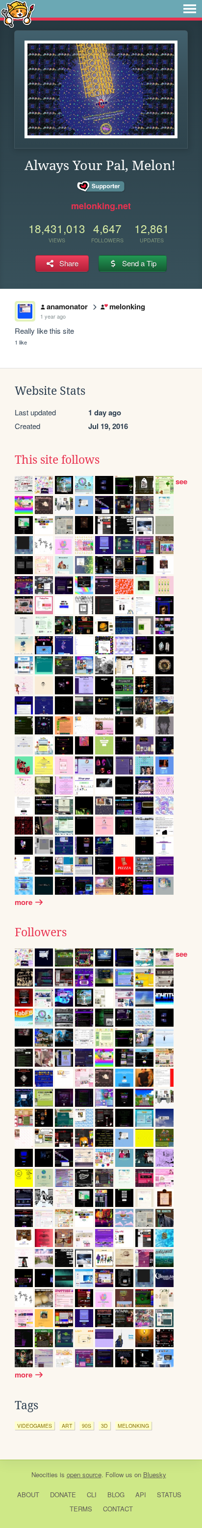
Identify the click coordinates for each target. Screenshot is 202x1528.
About (28, 1494)
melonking (127, 306)
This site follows (57, 459)
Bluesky (154, 1474)
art (67, 1425)
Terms (81, 1508)
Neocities (44, 1474)
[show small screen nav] (189, 9)
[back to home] (18, 13)
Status (169, 1494)
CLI (92, 1494)
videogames (34, 1425)
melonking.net (101, 205)
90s (86, 1425)
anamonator (67, 306)
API (140, 1494)
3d (104, 1425)
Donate (63, 1494)
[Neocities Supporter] (101, 187)
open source (84, 1474)
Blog (116, 1494)
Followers (41, 932)
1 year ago (53, 316)
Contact (118, 1508)
